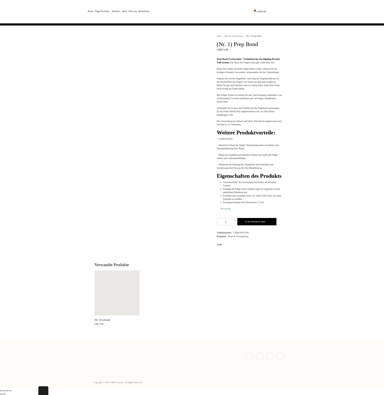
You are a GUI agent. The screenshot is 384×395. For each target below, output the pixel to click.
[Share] (4, 390)
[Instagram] (270, 356)
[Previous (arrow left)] (1, 393)
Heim (219, 36)
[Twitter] (260, 356)
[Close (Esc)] (1, 390)
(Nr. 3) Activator (102, 320)
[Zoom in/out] (10, 390)
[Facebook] (249, 356)
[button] (113, 312)
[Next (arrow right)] (4, 393)
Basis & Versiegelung (234, 36)
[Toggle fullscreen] (7, 390)
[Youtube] (280, 356)
